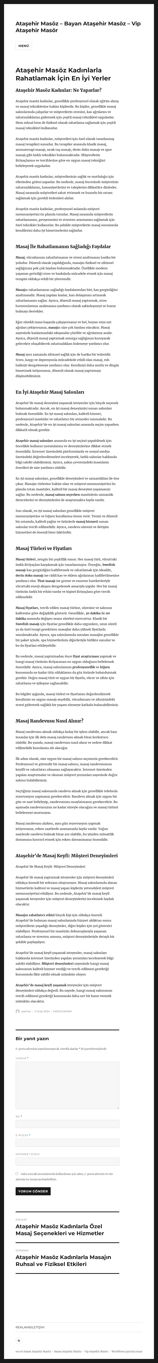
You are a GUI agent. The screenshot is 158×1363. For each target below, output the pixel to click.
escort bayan (23, 1351)
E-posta (23, 1135)
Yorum (22, 1058)
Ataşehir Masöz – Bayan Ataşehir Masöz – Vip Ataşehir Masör (70, 1351)
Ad (19, 1116)
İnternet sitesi (28, 1154)
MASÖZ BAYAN (62, 1011)
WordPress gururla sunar (127, 1351)
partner (26, 1011)
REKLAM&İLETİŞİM (30, 1327)
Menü (23, 46)
